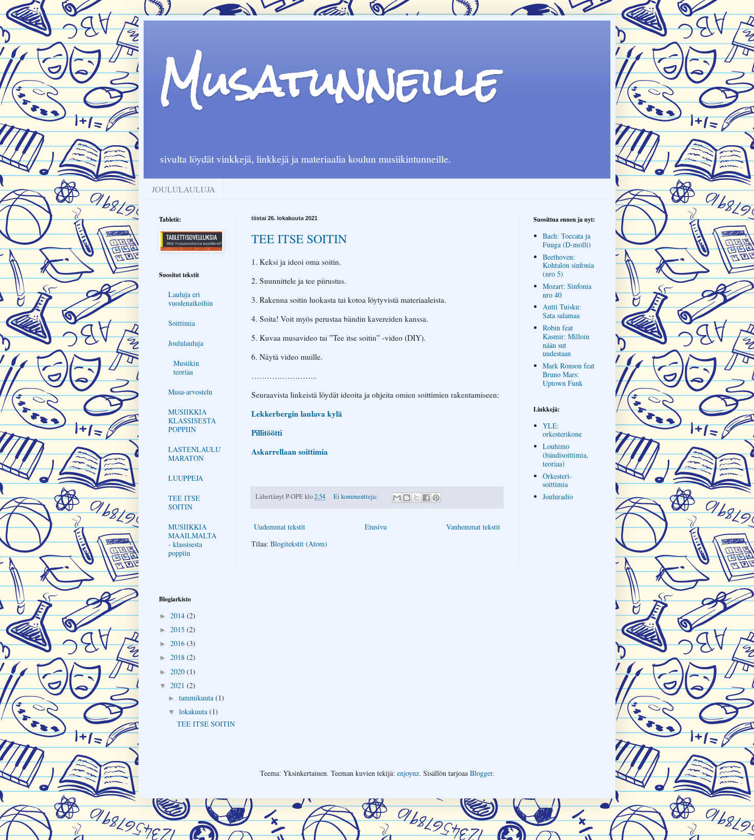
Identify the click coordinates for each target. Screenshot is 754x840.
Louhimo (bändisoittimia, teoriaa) (565, 454)
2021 (178, 685)
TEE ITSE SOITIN (299, 238)
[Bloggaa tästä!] (407, 498)
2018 (178, 657)
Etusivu (376, 527)
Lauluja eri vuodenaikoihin (190, 298)
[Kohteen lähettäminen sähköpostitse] (397, 498)
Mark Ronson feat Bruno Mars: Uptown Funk (568, 374)
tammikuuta (197, 697)
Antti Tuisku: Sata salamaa (562, 311)
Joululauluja (185, 343)
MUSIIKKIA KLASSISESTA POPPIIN (192, 420)
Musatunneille (329, 80)
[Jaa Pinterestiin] (436, 498)
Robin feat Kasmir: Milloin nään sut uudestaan (566, 340)
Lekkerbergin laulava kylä (296, 413)
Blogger (481, 773)
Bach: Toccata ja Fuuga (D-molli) (567, 240)
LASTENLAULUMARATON (194, 453)
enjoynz (408, 773)
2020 (178, 671)
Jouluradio (558, 496)
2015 (178, 629)
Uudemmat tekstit (279, 527)
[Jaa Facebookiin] (426, 498)
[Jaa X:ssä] (416, 498)
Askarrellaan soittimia (289, 451)
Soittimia (181, 323)
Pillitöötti (266, 432)
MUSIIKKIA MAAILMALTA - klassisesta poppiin (192, 539)
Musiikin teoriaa (186, 367)
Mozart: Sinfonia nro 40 (567, 290)
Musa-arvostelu (190, 392)
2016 (178, 643)
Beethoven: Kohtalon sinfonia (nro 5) (568, 265)
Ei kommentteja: (356, 496)
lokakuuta (194, 711)
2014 (178, 615)
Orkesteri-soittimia (557, 480)
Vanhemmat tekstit (473, 527)
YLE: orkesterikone (562, 430)
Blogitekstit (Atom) (298, 544)
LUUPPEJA (185, 478)
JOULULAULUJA (183, 189)
